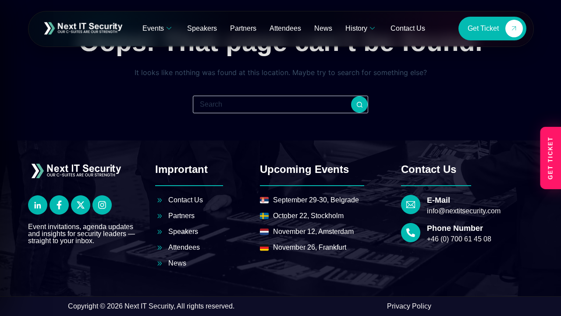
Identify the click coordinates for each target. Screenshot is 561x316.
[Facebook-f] (59, 205)
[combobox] (272, 104)
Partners (243, 28)
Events (153, 28)
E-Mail (438, 200)
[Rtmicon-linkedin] (37, 205)
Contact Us (408, 28)
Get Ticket (483, 28)
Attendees (285, 28)
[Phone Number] (410, 232)
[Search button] (359, 104)
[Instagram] (102, 205)
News (323, 28)
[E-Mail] (410, 204)
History (356, 28)
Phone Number (455, 228)
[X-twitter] (80, 205)
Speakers (202, 28)
